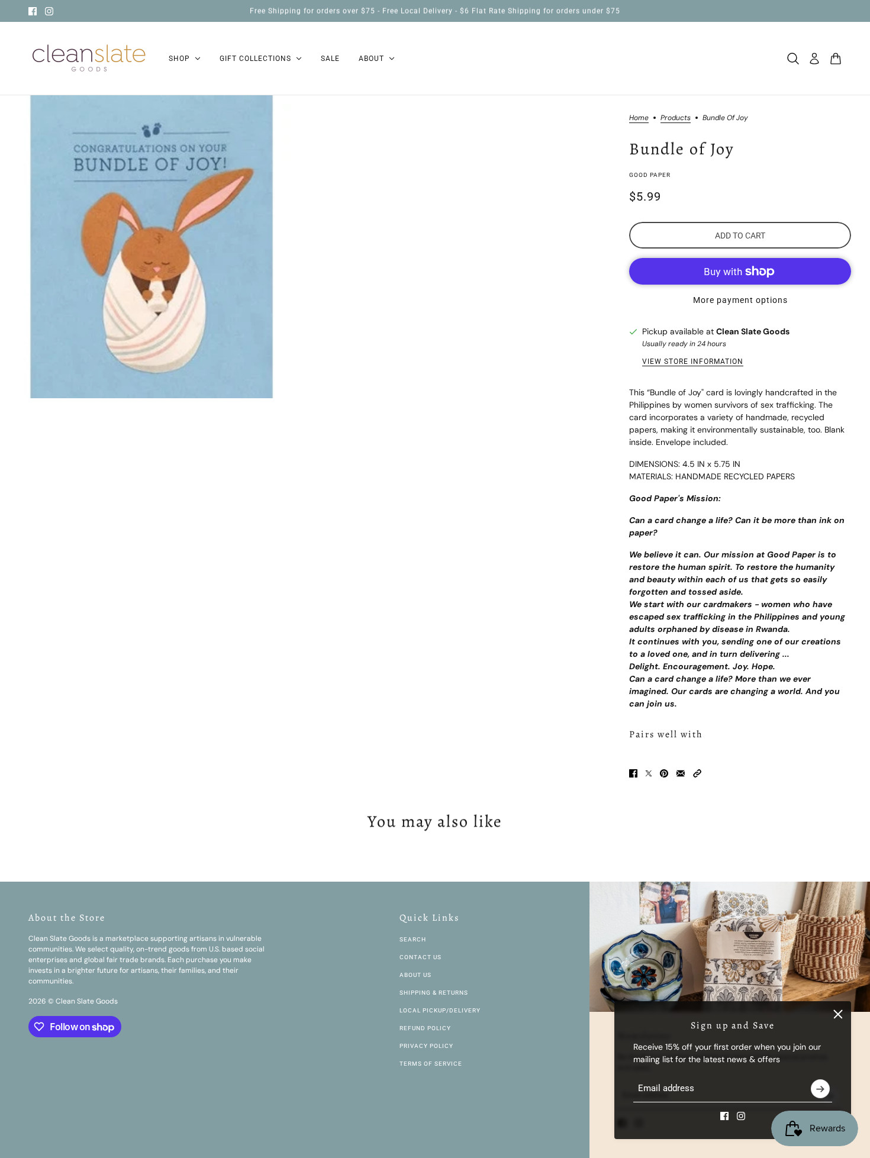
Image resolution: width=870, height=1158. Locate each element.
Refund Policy (425, 1028)
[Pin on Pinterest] (664, 773)
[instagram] (49, 11)
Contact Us (420, 957)
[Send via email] (680, 773)
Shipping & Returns (433, 992)
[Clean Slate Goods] (89, 58)
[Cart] (836, 58)
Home (639, 118)
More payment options (740, 300)
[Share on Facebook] (633, 773)
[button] (697, 773)
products (675, 118)
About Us (415, 975)
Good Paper (650, 175)
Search (412, 939)
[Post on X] (648, 773)
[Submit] (820, 1088)
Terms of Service (430, 1063)
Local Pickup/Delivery (440, 1010)
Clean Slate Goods (753, 331)
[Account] (814, 58)
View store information (692, 361)
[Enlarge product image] (151, 246)
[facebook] (32, 11)
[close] (838, 1014)
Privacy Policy (426, 1046)
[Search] (793, 58)
